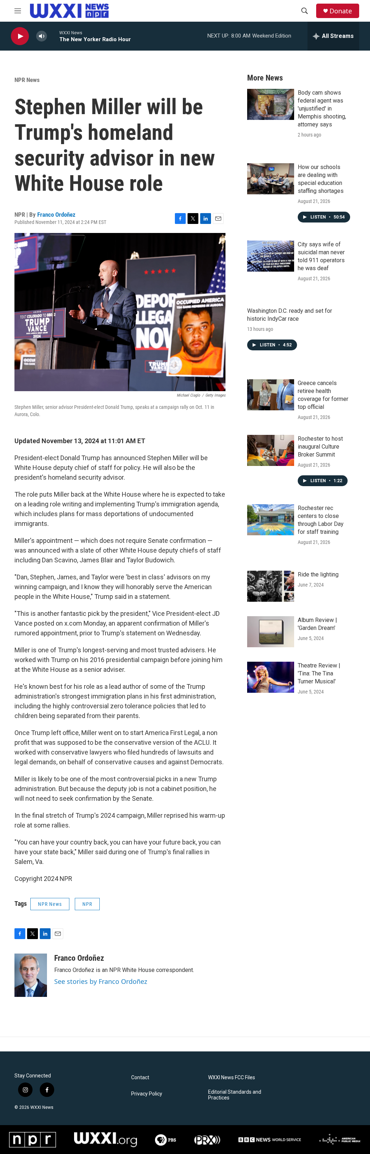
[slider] (53, 36)
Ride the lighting (318, 574)
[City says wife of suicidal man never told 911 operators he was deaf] (270, 256)
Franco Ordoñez (56, 214)
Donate (341, 11)
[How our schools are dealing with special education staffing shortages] (270, 178)
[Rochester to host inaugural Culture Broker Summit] (270, 450)
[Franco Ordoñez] (30, 975)
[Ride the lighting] (270, 586)
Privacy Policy (146, 1094)
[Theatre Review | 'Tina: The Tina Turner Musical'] (270, 677)
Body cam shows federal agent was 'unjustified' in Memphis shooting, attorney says (322, 108)
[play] (20, 36)
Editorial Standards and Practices (234, 1095)
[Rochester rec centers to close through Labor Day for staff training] (270, 519)
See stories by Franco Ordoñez (100, 981)
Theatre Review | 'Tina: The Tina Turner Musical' (319, 673)
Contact (140, 1077)
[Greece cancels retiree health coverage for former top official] (270, 394)
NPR (87, 904)
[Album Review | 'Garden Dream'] (270, 631)
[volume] (41, 36)
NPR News (27, 79)
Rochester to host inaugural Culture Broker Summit (320, 446)
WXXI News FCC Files (231, 1077)
